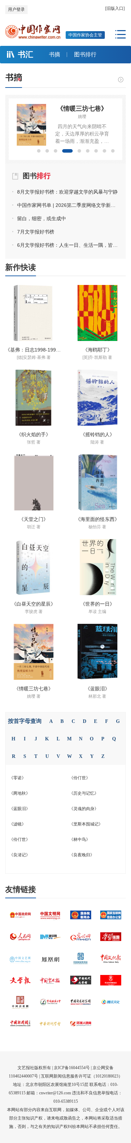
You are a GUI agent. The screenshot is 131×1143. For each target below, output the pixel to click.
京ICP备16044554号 (72, 1067)
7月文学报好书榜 (35, 232)
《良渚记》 (19, 854)
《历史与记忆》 (84, 793)
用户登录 (16, 9)
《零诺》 (17, 777)
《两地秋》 (19, 793)
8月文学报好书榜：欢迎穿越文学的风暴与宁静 (67, 192)
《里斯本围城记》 (86, 824)
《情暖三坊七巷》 (82, 108)
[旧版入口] (115, 8)
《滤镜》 (17, 824)
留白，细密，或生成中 (41, 218)
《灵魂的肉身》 (84, 808)
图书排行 (85, 54)
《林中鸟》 (79, 839)
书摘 (54, 54)
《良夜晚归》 (81, 854)
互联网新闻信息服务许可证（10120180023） (82, 1076)
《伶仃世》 (79, 777)
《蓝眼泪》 (19, 808)
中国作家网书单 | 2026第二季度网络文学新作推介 (68, 205)
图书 (37, 176)
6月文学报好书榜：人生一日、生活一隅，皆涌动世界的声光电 (68, 245)
